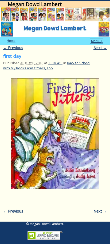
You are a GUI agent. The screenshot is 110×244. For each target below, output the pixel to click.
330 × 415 (55, 63)
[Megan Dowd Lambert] (55, 22)
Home (11, 40)
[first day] (55, 133)
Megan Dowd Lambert (35, 4)
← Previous (13, 47)
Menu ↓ (97, 40)
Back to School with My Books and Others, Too (46, 65)
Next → (100, 47)
